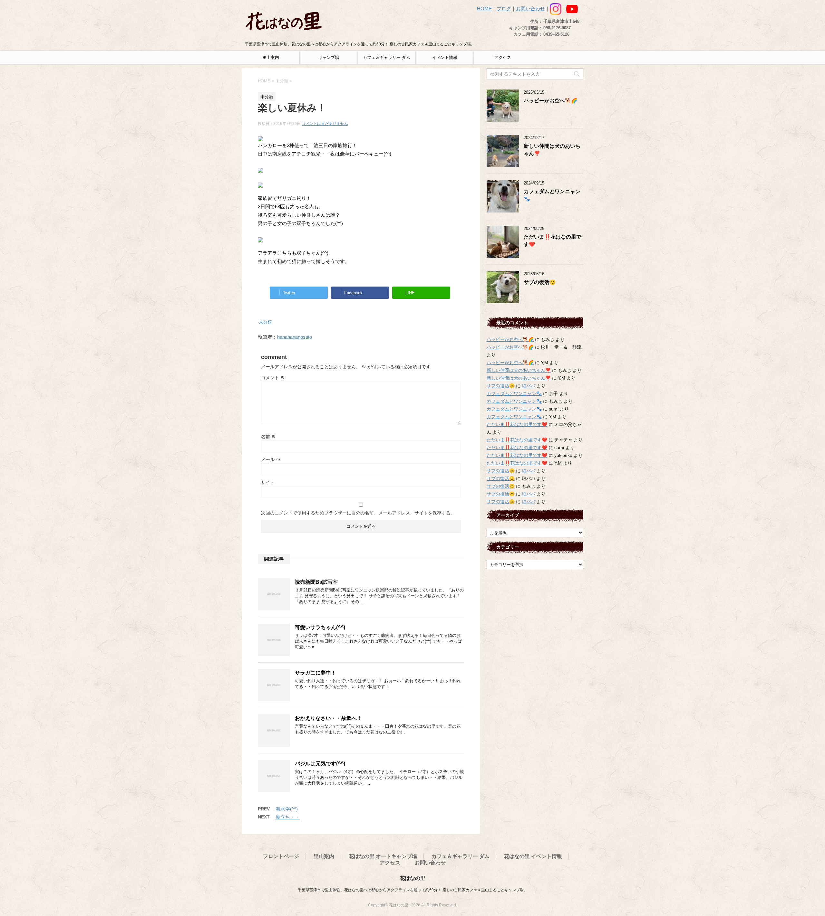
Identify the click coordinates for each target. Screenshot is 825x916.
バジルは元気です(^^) (320, 763)
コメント (273, 377)
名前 (268, 436)
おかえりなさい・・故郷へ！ (328, 718)
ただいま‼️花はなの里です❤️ (517, 424)
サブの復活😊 (540, 282)
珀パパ (528, 385)
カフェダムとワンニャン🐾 (514, 393)
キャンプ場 (328, 57)
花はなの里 (412, 878)
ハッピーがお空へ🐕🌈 (550, 100)
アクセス (502, 57)
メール (270, 459)
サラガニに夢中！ (315, 672)
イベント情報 (444, 57)
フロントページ (281, 856)
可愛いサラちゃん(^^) (320, 627)
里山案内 (270, 57)
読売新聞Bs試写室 (316, 582)
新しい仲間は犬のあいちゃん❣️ (519, 370)
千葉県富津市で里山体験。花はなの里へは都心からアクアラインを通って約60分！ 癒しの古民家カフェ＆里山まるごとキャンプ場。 (413, 890)
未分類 (265, 322)
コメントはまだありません (325, 123)
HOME (484, 8)
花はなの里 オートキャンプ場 (383, 856)
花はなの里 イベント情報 (533, 856)
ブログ (504, 8)
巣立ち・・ (288, 817)
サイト (268, 482)
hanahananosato (294, 337)
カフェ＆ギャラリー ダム (386, 57)
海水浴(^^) (287, 809)
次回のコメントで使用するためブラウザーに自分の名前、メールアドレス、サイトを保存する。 (358, 512)
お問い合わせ (530, 8)
